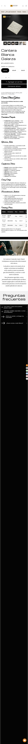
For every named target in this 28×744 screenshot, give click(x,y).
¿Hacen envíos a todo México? (14, 323)
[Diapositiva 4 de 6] (16, 43)
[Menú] (1, 6)
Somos (24, 12)
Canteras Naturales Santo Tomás (11, 93)
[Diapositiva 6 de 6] (24, 43)
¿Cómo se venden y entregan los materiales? (15, 316)
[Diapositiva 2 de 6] (9, 43)
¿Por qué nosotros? (10, 12)
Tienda (19, 12)
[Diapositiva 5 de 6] (20, 43)
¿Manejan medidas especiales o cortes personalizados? (14, 311)
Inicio (2, 12)
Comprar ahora (14, 86)
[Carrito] (26, 5)
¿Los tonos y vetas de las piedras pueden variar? (13, 307)
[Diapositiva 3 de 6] (13, 43)
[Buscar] (5, 5)
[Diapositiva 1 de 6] (5, 43)
